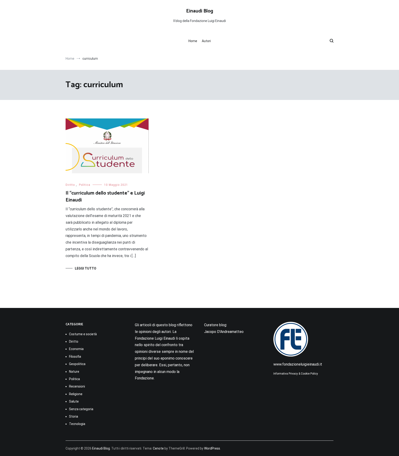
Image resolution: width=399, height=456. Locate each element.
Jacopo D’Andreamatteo (224, 331)
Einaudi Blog (199, 11)
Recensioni (77, 386)
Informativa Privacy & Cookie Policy (295, 373)
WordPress (212, 448)
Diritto (70, 184)
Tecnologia (77, 424)
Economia (76, 349)
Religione (75, 394)
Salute (74, 401)
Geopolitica (77, 364)
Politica (84, 184)
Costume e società (83, 334)
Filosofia (75, 356)
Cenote (158, 448)
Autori (206, 41)
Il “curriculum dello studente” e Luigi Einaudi (105, 196)
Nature (74, 371)
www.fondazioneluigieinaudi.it (297, 364)
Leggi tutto (85, 268)
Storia (73, 416)
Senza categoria (81, 409)
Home (192, 41)
